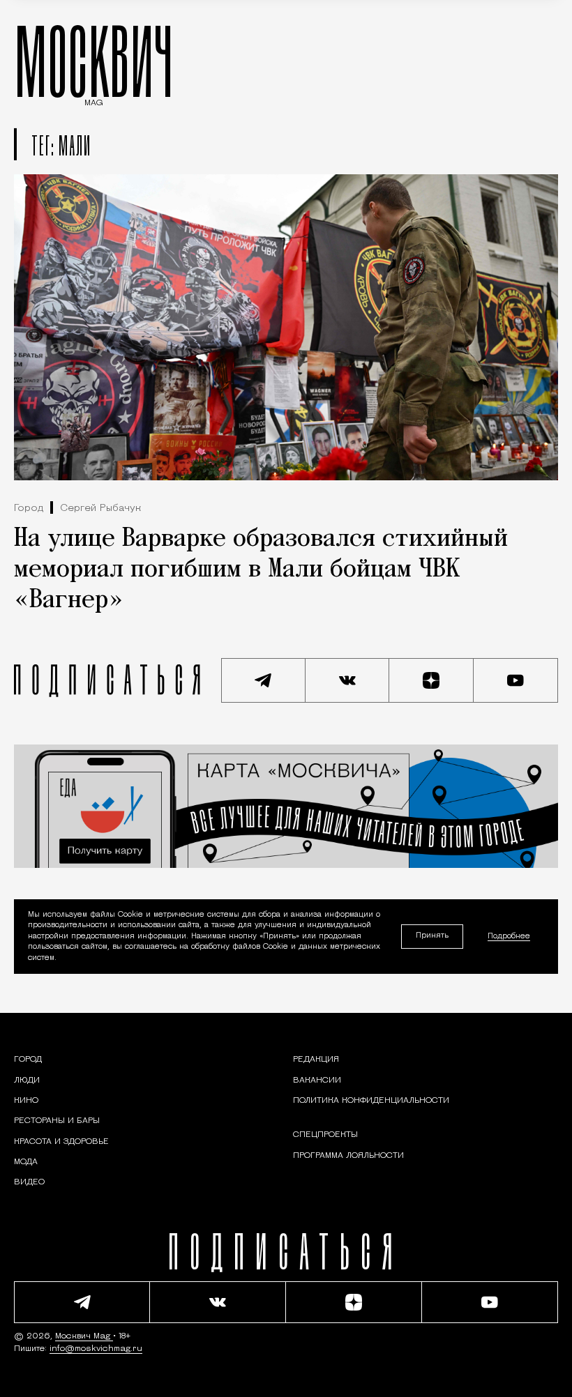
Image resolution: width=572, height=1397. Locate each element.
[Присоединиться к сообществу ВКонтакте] (348, 680)
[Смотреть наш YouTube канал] (516, 680)
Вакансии (317, 1080)
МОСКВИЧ (94, 60)
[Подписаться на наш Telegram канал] (263, 680)
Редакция (316, 1059)
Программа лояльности (348, 1156)
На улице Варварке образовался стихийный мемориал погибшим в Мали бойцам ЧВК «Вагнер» (261, 570)
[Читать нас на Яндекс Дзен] (431, 680)
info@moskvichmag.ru (96, 1349)
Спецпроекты (325, 1135)
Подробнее (509, 936)
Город (28, 508)
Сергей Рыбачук (100, 508)
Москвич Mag (84, 1336)
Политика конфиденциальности (371, 1101)
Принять (432, 936)
